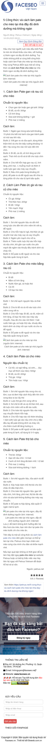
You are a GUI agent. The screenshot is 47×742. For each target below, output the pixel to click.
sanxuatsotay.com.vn (13, 691)
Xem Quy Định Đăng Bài (30, 41)
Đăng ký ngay (23, 637)
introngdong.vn (10, 687)
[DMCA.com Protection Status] (20, 682)
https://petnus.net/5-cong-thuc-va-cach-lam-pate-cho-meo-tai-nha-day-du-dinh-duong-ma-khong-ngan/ (23, 587)
